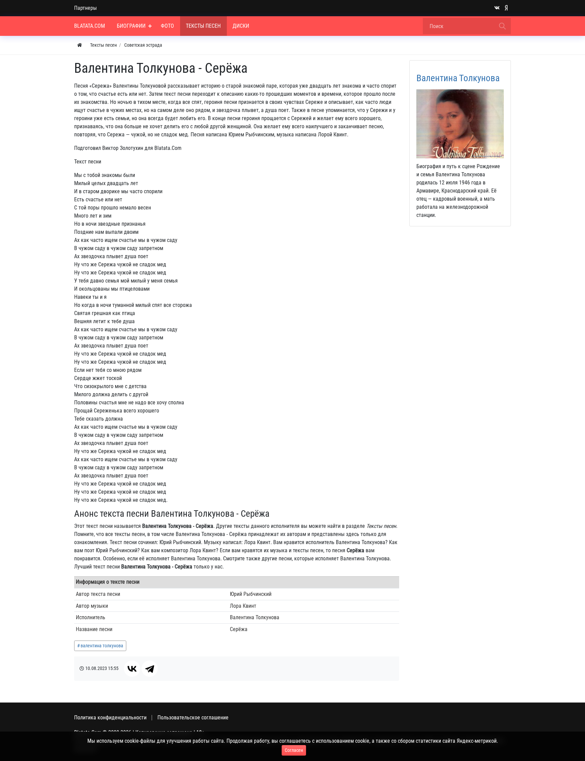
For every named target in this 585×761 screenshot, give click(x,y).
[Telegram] (150, 669)
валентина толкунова (102, 645)
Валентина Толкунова (458, 78)
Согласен (294, 750)
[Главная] (79, 45)
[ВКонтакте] (132, 669)
